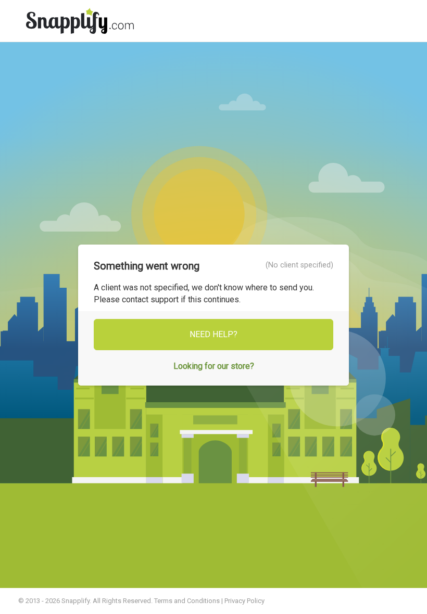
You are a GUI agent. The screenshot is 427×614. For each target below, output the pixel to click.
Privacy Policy (244, 601)
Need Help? (213, 334)
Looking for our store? (213, 366)
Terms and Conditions (187, 601)
